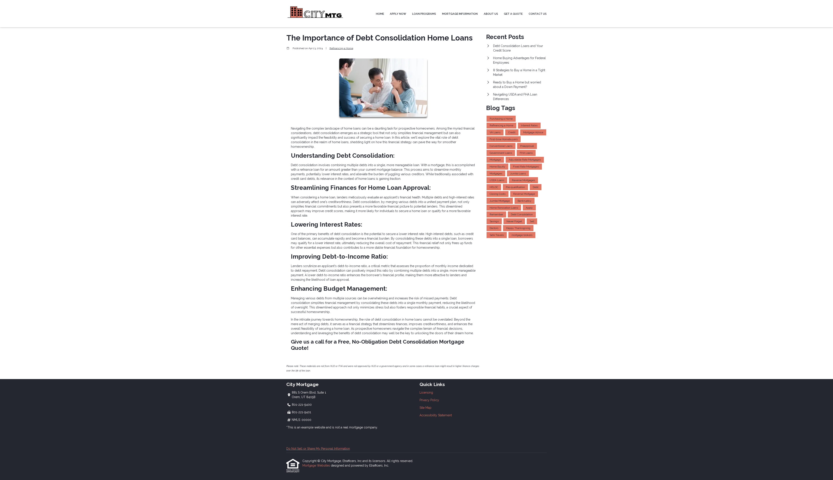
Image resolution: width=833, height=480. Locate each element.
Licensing (426, 392)
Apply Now (398, 13)
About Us (491, 13)
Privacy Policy (429, 400)
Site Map (425, 407)
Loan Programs (424, 13)
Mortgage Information (460, 13)
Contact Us (538, 13)
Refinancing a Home (341, 48)
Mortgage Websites (316, 465)
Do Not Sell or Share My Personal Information (318, 448)
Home (380, 13)
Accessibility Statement (436, 415)
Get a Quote (513, 13)
